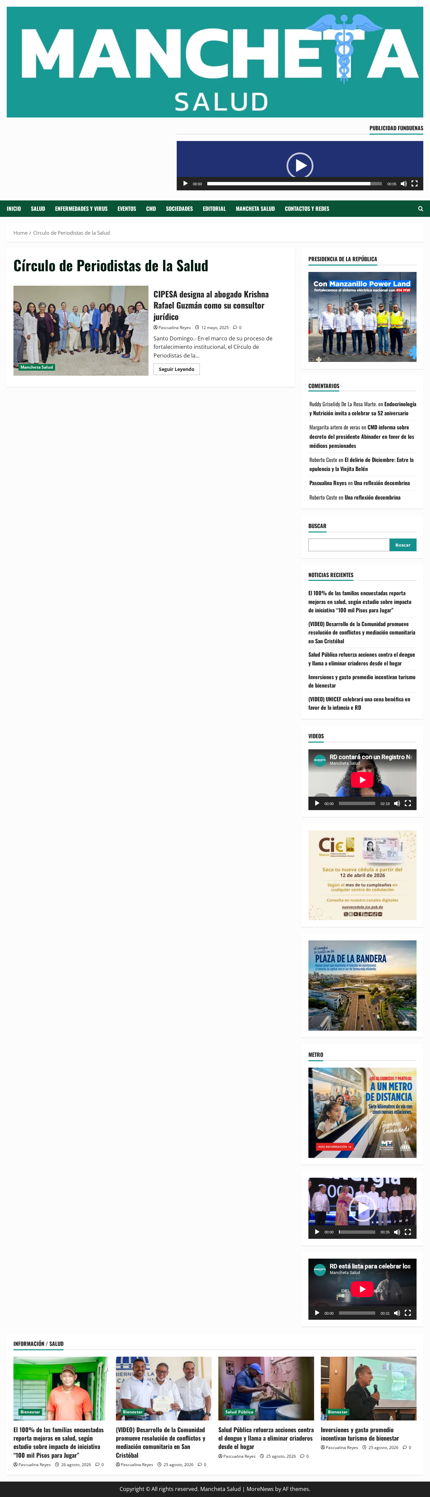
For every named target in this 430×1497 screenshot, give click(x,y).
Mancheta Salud (255, 208)
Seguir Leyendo (179, 370)
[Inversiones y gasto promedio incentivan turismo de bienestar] (369, 1388)
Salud (38, 208)
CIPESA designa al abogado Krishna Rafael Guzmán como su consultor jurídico (80, 331)
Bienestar (30, 1412)
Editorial (214, 208)
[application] (300, 165)
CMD (151, 208)
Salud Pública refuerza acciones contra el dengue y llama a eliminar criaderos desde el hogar (361, 659)
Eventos (127, 208)
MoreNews (260, 1489)
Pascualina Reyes (175, 327)
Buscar (317, 526)
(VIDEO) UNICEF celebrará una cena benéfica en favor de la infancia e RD (359, 703)
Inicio (14, 208)
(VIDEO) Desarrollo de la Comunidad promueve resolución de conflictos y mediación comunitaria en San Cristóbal (361, 632)
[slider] (294, 183)
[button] (300, 165)
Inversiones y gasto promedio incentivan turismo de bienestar (360, 1433)
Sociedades (179, 208)
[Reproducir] (185, 183)
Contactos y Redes (307, 208)
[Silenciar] (403, 183)
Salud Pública (239, 1412)
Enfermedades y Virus (81, 208)
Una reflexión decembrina (382, 483)
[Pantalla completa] (414, 183)
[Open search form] (420, 208)
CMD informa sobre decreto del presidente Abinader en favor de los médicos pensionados (361, 436)
